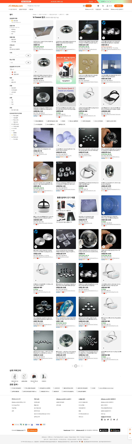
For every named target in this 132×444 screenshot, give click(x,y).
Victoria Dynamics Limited (85, 155)
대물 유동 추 (56, 391)
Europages (88, 437)
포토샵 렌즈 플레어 (82, 391)
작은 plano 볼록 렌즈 (74, 121)
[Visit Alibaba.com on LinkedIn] (105, 419)
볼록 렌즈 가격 (62, 124)
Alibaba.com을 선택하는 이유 (19, 402)
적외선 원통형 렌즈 (39, 121)
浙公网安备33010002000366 (91, 441)
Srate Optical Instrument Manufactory (88, 49)
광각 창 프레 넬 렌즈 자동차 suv (29, 391)
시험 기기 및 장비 (43, 14)
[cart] (103, 6)
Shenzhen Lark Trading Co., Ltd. (63, 115)
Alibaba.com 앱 (80, 430)
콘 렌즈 (63, 121)
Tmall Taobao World (58, 437)
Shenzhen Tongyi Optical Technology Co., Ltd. (43, 49)
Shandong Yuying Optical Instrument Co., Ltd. (111, 81)
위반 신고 (81, 416)
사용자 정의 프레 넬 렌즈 (83, 388)
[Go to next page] (82, 366)
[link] (130, 429)
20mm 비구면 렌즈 (99, 121)
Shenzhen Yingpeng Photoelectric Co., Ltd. (111, 49)
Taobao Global (72, 437)
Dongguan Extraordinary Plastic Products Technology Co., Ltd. (89, 81)
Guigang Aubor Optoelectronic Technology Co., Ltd (43, 114)
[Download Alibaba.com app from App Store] (103, 430)
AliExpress (44, 437)
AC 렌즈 (93, 388)
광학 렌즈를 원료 (15, 391)
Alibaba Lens (20, 430)
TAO (78, 437)
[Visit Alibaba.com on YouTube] (114, 419)
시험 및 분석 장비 (53, 14)
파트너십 (103, 413)
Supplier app (67, 430)
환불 (80, 411)
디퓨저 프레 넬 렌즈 (86, 121)
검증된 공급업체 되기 (106, 411)
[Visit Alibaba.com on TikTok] (117, 419)
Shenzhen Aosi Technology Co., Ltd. (87, 115)
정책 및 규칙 (37, 416)
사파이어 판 (57, 388)
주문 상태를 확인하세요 (106, 408)
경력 (13, 411)
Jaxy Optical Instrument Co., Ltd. (63, 155)
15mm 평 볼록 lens (51, 124)
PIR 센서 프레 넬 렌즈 (16, 388)
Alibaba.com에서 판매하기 (107, 402)
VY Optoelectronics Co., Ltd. (40, 154)
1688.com (50, 437)
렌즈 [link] (67, 14)
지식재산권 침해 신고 (84, 413)
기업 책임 (14, 408)
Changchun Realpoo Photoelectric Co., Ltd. (43, 81)
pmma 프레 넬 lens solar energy (106, 388)
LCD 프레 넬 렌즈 (38, 124)
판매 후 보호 (37, 411)
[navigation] (20, 190)
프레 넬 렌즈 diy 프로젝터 (45, 388)
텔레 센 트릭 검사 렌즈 (68, 388)
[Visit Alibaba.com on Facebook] (102, 419)
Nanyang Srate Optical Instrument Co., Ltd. (66, 49)
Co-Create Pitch (16, 405)
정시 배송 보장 (37, 408)
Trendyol (82, 437)
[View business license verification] (80, 441)
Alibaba (34, 14)
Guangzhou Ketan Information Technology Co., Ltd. (111, 114)
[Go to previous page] (72, 366)
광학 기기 (62, 14)
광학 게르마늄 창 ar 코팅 (53, 121)
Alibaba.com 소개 (16, 399)
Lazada (66, 437)
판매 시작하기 (104, 405)
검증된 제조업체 (60, 402)
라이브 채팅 (81, 405)
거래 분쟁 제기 (82, 408)
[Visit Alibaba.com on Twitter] (108, 419)
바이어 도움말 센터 (83, 402)
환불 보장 (36, 405)
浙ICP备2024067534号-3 (105, 441)
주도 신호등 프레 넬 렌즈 (30, 388)
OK (28, 55)
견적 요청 (58, 405)
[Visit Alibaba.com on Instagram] (111, 419)
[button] (84, 6)
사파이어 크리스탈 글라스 (68, 391)
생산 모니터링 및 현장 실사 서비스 (42, 413)
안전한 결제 (37, 402)
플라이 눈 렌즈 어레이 (111, 121)
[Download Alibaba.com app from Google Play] (115, 430)
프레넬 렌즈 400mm (45, 391)
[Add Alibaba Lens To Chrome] (32, 430)
